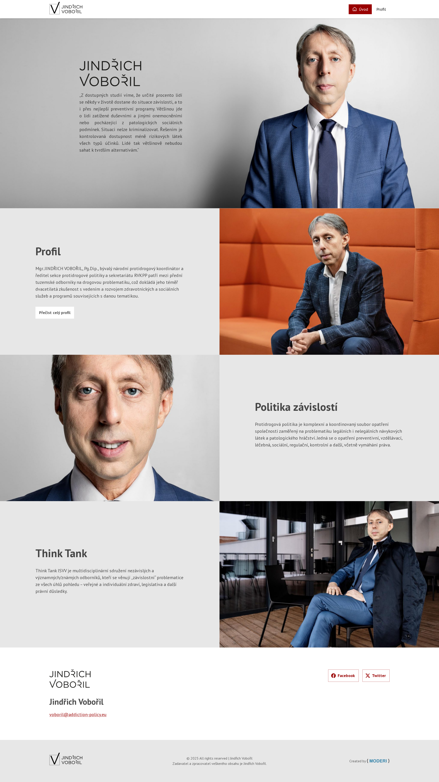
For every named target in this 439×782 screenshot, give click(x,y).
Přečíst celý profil (54, 312)
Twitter (379, 675)
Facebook (346, 675)
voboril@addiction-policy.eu (78, 715)
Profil (381, 9)
